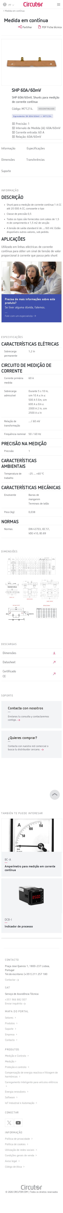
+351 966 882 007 (16, 999)
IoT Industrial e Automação (20, 1103)
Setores (9, 1018)
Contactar (10, 980)
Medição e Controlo (16, 1056)
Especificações (36, 148)
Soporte (9, 1029)
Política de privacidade (18, 1139)
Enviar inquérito (14, 1003)
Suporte (6, 171)
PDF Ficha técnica (51, 27)
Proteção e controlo (16, 1067)
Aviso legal (11, 1161)
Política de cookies (15, 1144)
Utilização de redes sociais (20, 1150)
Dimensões (8, 159)
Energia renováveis (15, 1092)
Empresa (10, 1034)
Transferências (35, 159)
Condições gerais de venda (20, 1155)
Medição (9, 1061)
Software (10, 1097)
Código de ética (14, 1167)
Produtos (10, 1023)
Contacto (10, 1040)
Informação (8, 148)
